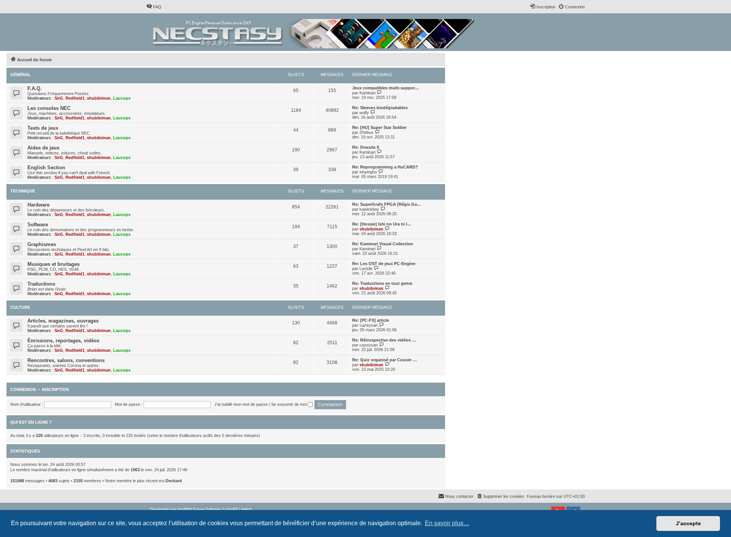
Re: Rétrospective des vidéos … (384, 340)
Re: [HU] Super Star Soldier (379, 127)
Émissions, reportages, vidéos (63, 340)
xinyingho (368, 172)
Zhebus (366, 132)
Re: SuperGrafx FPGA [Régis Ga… (386, 204)
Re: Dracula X (365, 147)
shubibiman (99, 98)
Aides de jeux (43, 148)
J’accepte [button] (688, 523)
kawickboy (369, 209)
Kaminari (367, 93)
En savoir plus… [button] (447, 523)
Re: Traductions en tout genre (382, 283)
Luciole (365, 268)
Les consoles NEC (48, 108)
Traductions (41, 284)
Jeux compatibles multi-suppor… (385, 88)
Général (20, 74)
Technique (22, 191)
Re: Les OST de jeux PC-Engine (383, 263)
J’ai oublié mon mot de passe (241, 404)
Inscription (55, 389)
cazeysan (368, 325)
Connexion (23, 389)
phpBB (183, 509)
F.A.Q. (34, 88)
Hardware (38, 205)
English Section (46, 167)
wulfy (364, 112)
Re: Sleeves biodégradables (380, 107)
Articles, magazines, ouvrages (63, 321)
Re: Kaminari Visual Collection (382, 243)
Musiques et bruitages (53, 264)
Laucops (122, 98)
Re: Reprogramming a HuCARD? (385, 167)
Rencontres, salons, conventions (66, 360)
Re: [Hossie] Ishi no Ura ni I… (381, 224)
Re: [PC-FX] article (370, 320)
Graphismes (41, 244)
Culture (20, 307)
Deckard (174, 480)
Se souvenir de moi (289, 404)
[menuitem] (153, 6)
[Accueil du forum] (314, 32)
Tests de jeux (42, 128)
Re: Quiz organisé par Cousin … (384, 359)
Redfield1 (75, 98)
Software (37, 224)
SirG (58, 98)
